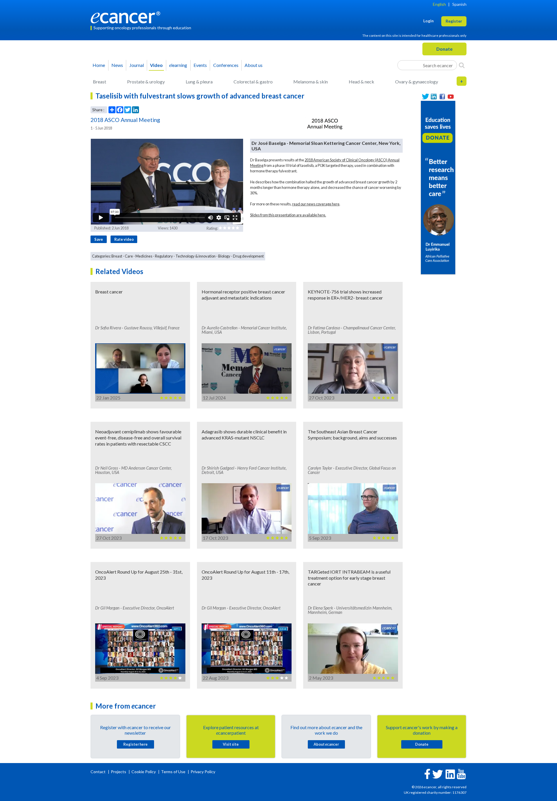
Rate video (124, 239)
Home (99, 65)
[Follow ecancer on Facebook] (427, 773)
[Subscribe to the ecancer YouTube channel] (461, 773)
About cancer (326, 744)
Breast (99, 81)
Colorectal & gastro (253, 81)
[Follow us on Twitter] (425, 96)
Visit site (231, 744)
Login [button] (428, 20)
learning (178, 65)
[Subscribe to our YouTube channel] (450, 96)
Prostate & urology (146, 81)
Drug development (248, 256)
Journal (136, 65)
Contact (98, 771)
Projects (119, 771)
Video (156, 65)
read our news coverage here (315, 204)
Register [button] (454, 21)
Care (129, 256)
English (439, 4)
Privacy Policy (203, 771)
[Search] (461, 65)
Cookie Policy (143, 771)
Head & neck (361, 81)
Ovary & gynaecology (416, 81)
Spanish (459, 4)
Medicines (143, 256)
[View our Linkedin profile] (433, 96)
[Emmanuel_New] (438, 187)
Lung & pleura (199, 81)
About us (254, 65)
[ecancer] (127, 16)
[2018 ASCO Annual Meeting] (325, 124)
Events (200, 65)
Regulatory (164, 256)
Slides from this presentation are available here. (288, 215)
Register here (135, 744)
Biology (224, 256)
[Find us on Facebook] (442, 96)
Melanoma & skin (310, 81)
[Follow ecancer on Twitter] (437, 773)
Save (98, 239)
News (117, 65)
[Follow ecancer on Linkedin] (450, 773)
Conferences (225, 65)
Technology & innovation (196, 256)
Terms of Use (173, 771)
